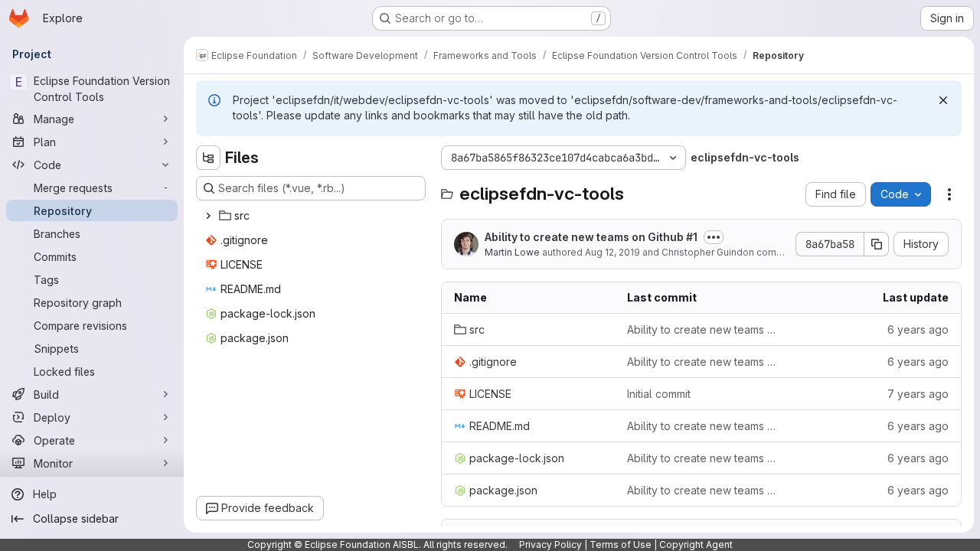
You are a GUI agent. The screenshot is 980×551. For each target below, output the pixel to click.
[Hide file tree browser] (208, 157)
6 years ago (918, 329)
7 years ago (918, 393)
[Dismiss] (943, 100)
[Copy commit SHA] (876, 244)
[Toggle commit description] (714, 237)
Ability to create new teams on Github (591, 236)
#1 (691, 236)
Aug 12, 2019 (612, 252)
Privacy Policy (550, 544)
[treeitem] (312, 216)
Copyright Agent (696, 544)
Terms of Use (621, 544)
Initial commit (659, 393)
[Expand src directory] (208, 216)
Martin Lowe (512, 252)
